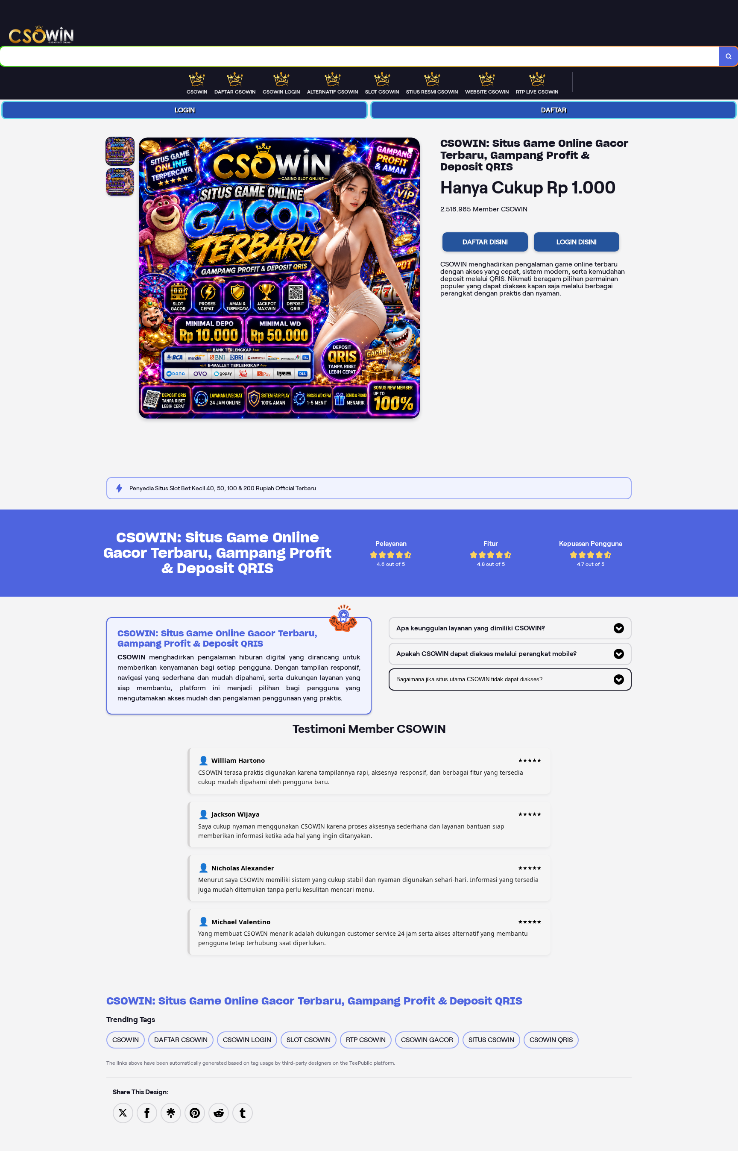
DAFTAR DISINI (485, 242)
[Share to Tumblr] (242, 1112)
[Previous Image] (145, 279)
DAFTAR (553, 110)
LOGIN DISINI (576, 242)
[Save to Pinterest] (194, 1112)
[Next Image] (413, 279)
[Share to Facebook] (147, 1112)
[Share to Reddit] (218, 1112)
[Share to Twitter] (123, 1112)
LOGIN (185, 110)
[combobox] (360, 56)
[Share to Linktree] (171, 1112)
